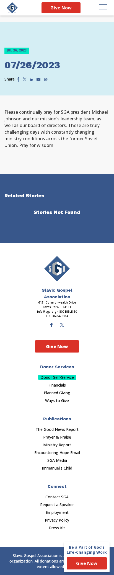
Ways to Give (57, 400)
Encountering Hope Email (57, 452)
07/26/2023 (32, 65)
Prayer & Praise (57, 437)
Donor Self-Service (57, 377)
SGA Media (57, 460)
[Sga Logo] (12, 7)
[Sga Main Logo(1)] (57, 268)
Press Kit (57, 527)
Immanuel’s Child (57, 468)
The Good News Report (57, 429)
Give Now (61, 8)
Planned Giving (57, 392)
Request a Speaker (57, 504)
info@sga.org (46, 312)
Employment (57, 512)
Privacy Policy (57, 520)
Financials (57, 385)
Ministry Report (57, 444)
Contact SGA (57, 496)
